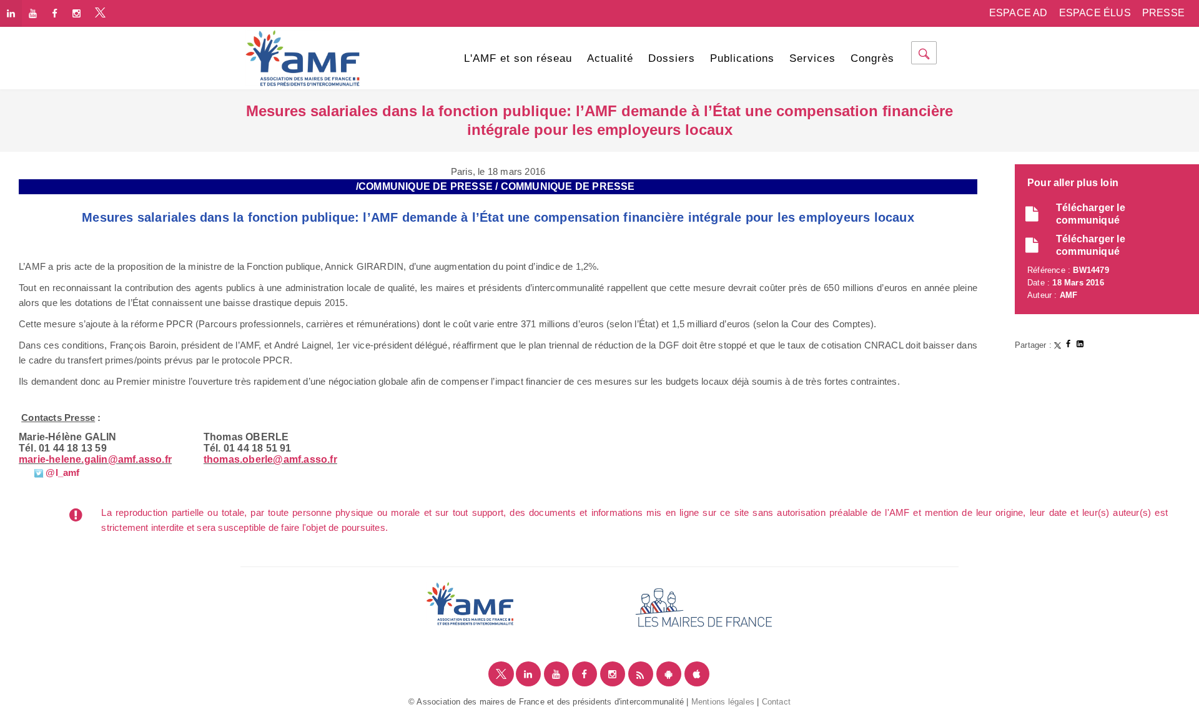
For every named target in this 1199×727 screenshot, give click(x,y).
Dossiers (671, 58)
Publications (742, 58)
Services (812, 58)
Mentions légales (722, 701)
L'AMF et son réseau (518, 58)
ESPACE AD (1018, 12)
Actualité (610, 58)
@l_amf (61, 472)
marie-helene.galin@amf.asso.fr (95, 459)
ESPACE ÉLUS (1095, 12)
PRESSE (1163, 12)
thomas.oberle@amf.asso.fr (270, 459)
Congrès (872, 58)
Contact (776, 701)
